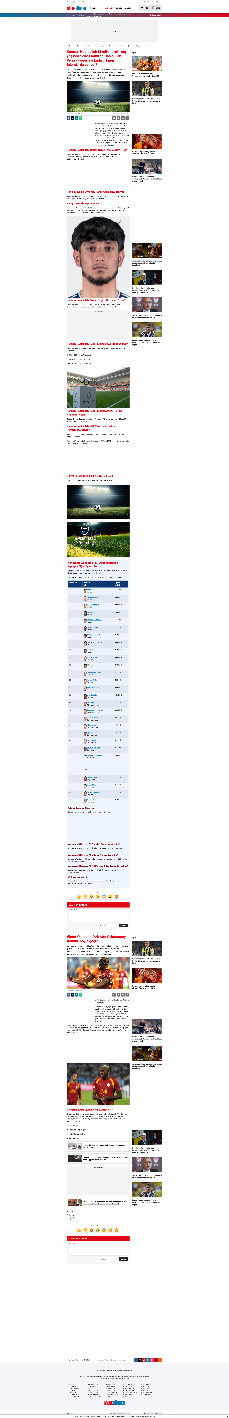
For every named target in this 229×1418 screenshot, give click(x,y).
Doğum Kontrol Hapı (93, 1392)
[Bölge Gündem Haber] (77, 8)
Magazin (127, 8)
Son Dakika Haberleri (93, 1384)
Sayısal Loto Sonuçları (111, 1390)
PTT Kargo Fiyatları (74, 1394)
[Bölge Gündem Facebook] (144, 2)
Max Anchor (92, 612)
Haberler (72, 1384)
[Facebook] (68, 118)
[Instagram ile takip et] (152, 1360)
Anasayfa (72, 46)
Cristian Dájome (93, 748)
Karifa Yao (91, 650)
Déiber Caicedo (93, 777)
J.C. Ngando (92, 695)
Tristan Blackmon (94, 672)
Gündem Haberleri (129, 1384)
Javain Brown (92, 627)
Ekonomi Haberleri (110, 1384)
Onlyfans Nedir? (74, 1392)
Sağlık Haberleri (128, 1386)
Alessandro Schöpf (94, 725)
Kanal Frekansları (147, 1388)
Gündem (119, 8)
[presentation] (69, 15)
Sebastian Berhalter (95, 710)
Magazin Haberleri (147, 1384)
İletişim (119, 1360)
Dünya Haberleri (92, 1386)
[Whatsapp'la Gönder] (80, 118)
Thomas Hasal (93, 597)
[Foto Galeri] (161, 2)
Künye (106, 1360)
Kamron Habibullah (94, 755)
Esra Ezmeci (73, 1390)
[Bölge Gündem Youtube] (153, 2)
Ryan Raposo (92, 733)
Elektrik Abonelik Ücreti (75, 1388)
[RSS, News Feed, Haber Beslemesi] (160, 1360)
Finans (93, 8)
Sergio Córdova (93, 792)
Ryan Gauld (91, 740)
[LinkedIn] (76, 118)
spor (71, 1219)
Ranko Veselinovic (94, 620)
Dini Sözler (145, 1390)
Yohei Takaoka (92, 590)
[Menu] (141, 8)
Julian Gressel (92, 718)
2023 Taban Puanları (148, 1392)
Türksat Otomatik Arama (94, 1394)
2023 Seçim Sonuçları (75, 1396)
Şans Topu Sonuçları (93, 1390)
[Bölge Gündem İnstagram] (149, 2)
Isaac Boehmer (93, 605)
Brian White (91, 785)
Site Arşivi (127, 1396)
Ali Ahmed (91, 665)
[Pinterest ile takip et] (156, 1360)
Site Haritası (109, 1396)
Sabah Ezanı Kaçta (129, 1388)
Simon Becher (92, 800)
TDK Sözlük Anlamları (111, 1392)
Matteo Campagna (94, 642)
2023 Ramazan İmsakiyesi (94, 1396)
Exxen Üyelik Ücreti (110, 1388)
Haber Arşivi (81, 2)
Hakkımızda (112, 1360)
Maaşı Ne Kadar (128, 1394)
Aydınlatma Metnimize (141, 1416)
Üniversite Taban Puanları (131, 1392)
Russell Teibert (93, 688)
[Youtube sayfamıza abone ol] (144, 1360)
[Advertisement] (80, 133)
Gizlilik (124, 1360)
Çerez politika (126, 1416)
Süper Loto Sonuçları (129, 1390)
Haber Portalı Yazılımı (76, 1414)
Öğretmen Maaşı (147, 1394)
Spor (78, 46)
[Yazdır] (114, 118)
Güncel (100, 8)
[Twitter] (72, 118)
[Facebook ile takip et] (136, 1360)
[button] (118, 118)
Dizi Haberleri (146, 1386)
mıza (131, 1416)
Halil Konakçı (91, 1388)
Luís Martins (92, 657)
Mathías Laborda (94, 635)
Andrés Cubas (92, 680)
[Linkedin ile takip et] (148, 1360)
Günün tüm (156, 15)
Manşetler (73, 2)
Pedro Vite (91, 703)
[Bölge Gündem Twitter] (140, 2)
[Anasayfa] (68, 2)
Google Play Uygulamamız (121, 1414)
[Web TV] (157, 2)
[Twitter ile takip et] (140, 1360)
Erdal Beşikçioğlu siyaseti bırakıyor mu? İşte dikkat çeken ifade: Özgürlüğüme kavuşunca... (105, 15)
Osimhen (72, 1217)
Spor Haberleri (73, 1386)
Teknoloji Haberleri (110, 1386)
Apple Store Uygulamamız (154, 1414)
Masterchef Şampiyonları (112, 1394)
